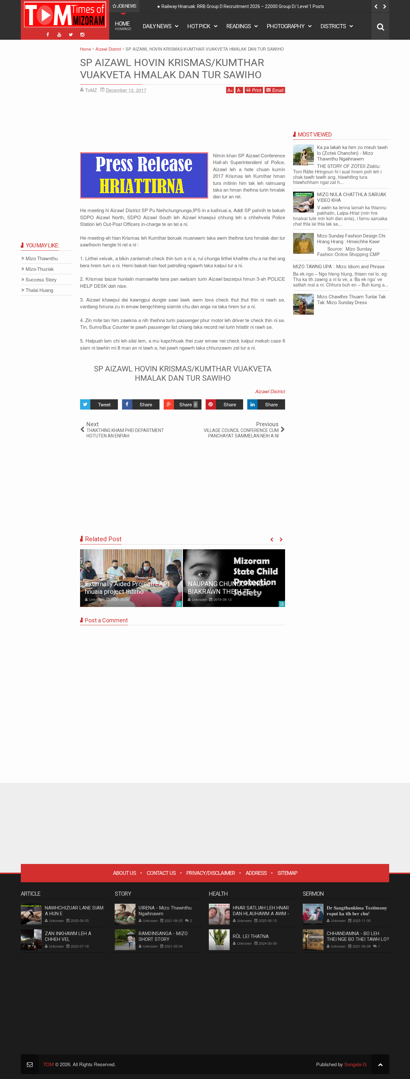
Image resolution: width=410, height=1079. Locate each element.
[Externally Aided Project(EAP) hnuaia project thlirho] (131, 578)
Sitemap (287, 873)
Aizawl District (270, 391)
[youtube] (59, 34)
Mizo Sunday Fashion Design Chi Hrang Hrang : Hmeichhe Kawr (351, 239)
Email (277, 90)
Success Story (41, 280)
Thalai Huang (39, 290)
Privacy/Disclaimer (210, 873)
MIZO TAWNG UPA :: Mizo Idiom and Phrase (339, 267)
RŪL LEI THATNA (251, 936)
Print (256, 90)
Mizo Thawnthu (42, 258)
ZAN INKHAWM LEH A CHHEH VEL (68, 936)
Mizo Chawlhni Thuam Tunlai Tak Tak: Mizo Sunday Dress (351, 299)
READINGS (238, 26)
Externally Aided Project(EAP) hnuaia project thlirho (127, 587)
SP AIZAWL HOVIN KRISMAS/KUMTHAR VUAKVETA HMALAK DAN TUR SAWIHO (172, 68)
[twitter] (71, 34)
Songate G (355, 1064)
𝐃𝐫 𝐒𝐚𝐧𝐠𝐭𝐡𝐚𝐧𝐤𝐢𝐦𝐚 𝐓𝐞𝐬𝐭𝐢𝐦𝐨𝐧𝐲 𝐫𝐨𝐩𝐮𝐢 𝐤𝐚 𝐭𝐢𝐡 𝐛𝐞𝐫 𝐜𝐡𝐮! (357, 911)
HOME (123, 25)
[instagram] (82, 34)
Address (256, 873)
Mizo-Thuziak (40, 269)
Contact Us (161, 873)
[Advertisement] (182, 125)
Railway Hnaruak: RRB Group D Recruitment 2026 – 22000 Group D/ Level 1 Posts (242, 6)
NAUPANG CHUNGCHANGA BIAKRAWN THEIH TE (227, 587)
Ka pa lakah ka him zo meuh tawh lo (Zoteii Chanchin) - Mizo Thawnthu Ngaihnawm (352, 153)
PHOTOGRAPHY (285, 26)
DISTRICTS (333, 26)
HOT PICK (198, 26)
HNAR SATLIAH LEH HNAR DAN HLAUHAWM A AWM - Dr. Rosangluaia (261, 913)
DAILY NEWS (157, 26)
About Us (124, 873)
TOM (48, 1064)
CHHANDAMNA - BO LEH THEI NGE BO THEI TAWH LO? (358, 936)
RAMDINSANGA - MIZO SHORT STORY (163, 936)
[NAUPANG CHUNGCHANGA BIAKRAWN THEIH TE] (234, 578)
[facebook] (48, 34)
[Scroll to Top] (380, 1064)
